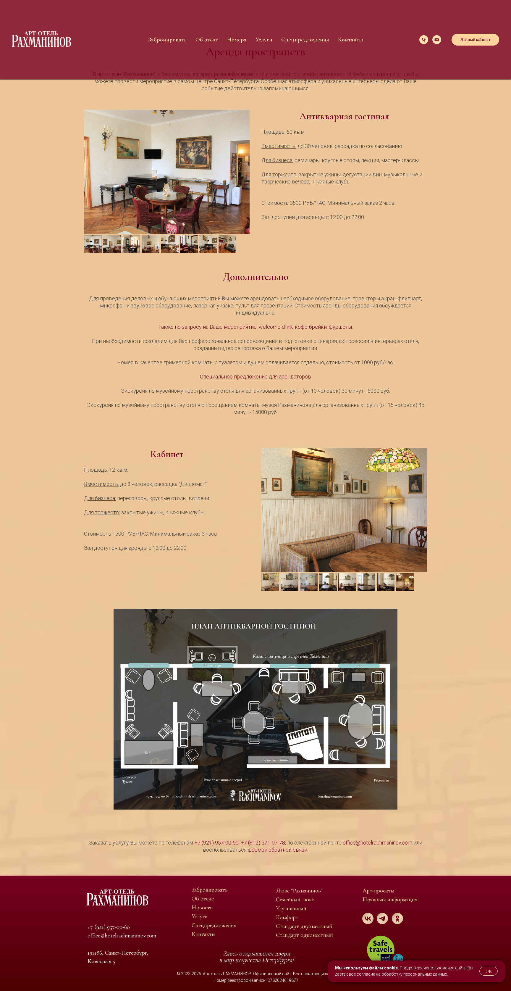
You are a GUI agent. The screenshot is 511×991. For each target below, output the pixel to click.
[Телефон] (423, 39)
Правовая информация (390, 899)
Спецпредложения (305, 39)
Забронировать (167, 39)
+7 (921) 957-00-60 (109, 927)
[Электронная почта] (436, 39)
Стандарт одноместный (304, 935)
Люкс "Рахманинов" (299, 890)
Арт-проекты (378, 890)
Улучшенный (291, 908)
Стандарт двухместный (304, 926)
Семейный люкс (295, 899)
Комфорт (287, 917)
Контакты (350, 39)
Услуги (264, 39)
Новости (202, 907)
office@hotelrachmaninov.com (122, 935)
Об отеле (206, 39)
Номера (237, 39)
